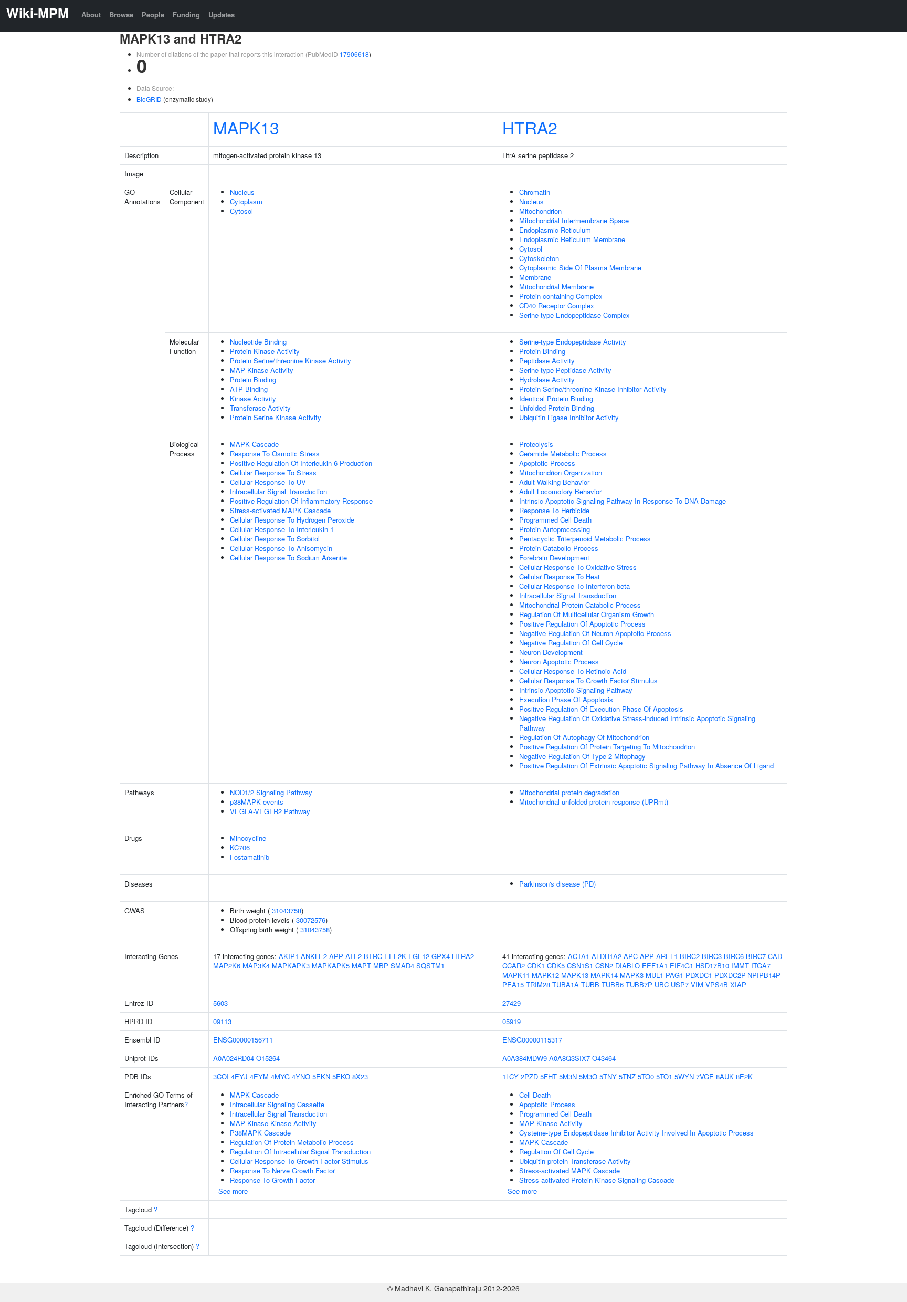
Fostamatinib (249, 857)
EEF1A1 (655, 966)
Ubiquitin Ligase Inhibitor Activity (569, 417)
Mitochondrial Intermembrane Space (574, 220)
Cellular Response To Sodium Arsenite (288, 558)
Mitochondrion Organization (560, 472)
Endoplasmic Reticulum (555, 230)
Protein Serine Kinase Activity (275, 417)
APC (631, 956)
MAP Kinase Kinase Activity (273, 1123)
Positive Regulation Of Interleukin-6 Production (301, 463)
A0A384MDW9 (524, 1058)
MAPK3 (632, 975)
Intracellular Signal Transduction (278, 491)
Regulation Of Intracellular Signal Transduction (300, 1152)
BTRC (373, 956)
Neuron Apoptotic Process (559, 661)
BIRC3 (712, 956)
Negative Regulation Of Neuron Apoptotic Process (595, 633)
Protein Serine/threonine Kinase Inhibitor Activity (593, 389)
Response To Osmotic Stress (275, 454)
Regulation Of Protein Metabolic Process (292, 1142)
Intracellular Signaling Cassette (277, 1104)
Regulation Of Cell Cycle (556, 1152)
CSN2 (604, 966)
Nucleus (242, 192)
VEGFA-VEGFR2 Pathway (270, 811)
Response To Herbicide (554, 510)
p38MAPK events (256, 802)
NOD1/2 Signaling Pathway (271, 792)
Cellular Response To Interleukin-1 (282, 529)
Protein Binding (253, 379)
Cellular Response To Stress (273, 472)
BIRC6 (734, 956)
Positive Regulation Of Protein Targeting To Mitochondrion (607, 747)
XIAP (738, 984)
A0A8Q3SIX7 (569, 1058)
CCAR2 (513, 966)
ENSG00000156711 (243, 1040)
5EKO (341, 1076)
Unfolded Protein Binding (556, 408)
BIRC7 (756, 956)
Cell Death (535, 1095)
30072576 (310, 920)
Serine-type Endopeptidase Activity (572, 342)
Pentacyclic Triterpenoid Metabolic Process (585, 539)
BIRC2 (690, 956)
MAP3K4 (256, 966)
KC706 (240, 847)
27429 (511, 1003)
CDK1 (536, 966)
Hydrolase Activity (547, 379)
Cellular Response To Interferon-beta (574, 586)
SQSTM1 (430, 966)
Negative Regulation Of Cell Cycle (571, 643)
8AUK (725, 1076)
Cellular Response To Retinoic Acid (572, 671)
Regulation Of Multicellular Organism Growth (586, 614)
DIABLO (627, 966)
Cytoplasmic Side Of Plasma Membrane (580, 268)
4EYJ (239, 1076)
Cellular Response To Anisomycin (281, 548)
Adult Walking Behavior (554, 482)
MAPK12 (545, 975)
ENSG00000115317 (532, 1040)
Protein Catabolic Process (558, 548)
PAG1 (674, 975)
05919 (511, 1021)
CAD (775, 956)
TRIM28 (538, 984)
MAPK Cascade (254, 444)
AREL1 (667, 956)
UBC (662, 984)
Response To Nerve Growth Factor (282, 1170)
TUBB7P (639, 984)
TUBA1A (565, 984)
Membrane (535, 277)
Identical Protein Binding (556, 398)
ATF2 (353, 956)
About (91, 14)
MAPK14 (604, 975)
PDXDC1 (698, 975)
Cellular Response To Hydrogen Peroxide (292, 520)
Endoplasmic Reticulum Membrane (572, 239)
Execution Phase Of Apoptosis (566, 699)
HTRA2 (529, 127)
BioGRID (149, 99)
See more (233, 1191)
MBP (380, 966)
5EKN (321, 1076)
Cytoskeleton (539, 258)
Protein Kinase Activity (265, 351)
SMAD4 (402, 966)
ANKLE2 (314, 956)
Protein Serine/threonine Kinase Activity (290, 361)
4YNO (301, 1076)
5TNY (608, 1076)
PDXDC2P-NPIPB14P (747, 975)
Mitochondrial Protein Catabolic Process (580, 605)
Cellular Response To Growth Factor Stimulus (588, 680)
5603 (220, 1003)
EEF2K (395, 956)
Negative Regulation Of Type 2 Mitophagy (582, 756)
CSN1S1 (580, 966)
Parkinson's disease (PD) (557, 884)
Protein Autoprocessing (554, 529)
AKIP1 (289, 956)
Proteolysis (536, 444)
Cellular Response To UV (268, 482)
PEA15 (513, 984)
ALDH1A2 (606, 956)
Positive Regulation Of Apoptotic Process (582, 624)
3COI (221, 1076)
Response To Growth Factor (272, 1180)
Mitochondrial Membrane (556, 286)
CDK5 (556, 966)
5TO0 (646, 1076)
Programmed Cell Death (555, 520)
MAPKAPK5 (331, 966)
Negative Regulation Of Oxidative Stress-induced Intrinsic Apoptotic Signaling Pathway (637, 723)
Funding (186, 14)
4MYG (280, 1076)
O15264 (268, 1058)
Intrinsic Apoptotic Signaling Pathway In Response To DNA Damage (622, 501)
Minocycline (248, 838)
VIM (697, 984)
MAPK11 (516, 975)
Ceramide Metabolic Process (563, 454)
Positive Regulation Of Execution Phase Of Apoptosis (601, 709)
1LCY (510, 1076)
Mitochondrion (540, 211)
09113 (222, 1021)
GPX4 (440, 956)
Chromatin (534, 192)
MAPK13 (246, 127)
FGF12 (418, 956)
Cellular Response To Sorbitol (275, 539)
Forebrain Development (554, 558)
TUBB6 (613, 984)
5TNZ (627, 1076)
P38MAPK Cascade (260, 1133)
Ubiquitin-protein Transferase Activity (575, 1161)
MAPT (361, 966)
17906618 (354, 53)
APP (336, 956)
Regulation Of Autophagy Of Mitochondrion (584, 737)
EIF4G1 (681, 966)
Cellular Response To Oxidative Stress (578, 567)
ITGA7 (761, 966)
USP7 (680, 984)
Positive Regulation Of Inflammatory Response (301, 501)
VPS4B (716, 984)
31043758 (286, 910)
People (153, 14)
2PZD (529, 1076)
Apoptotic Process (547, 463)
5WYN (684, 1076)
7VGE (705, 1076)
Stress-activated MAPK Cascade (280, 510)
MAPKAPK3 (291, 966)
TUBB (590, 984)
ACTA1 (578, 956)
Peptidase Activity (547, 361)
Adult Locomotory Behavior (560, 491)
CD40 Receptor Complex (556, 305)
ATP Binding (249, 389)
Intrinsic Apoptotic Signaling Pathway (575, 690)
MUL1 (654, 975)
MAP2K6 (226, 966)
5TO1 (664, 1076)
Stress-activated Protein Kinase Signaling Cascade (596, 1180)
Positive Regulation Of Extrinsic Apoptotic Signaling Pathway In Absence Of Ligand (646, 765)
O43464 (604, 1058)
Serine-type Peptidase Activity (565, 370)
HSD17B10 (712, 966)
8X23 (360, 1076)
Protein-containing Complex (561, 296)
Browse (121, 14)
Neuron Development (551, 652)
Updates (221, 14)
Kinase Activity (253, 398)
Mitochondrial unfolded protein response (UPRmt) (593, 802)
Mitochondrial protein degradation (569, 792)
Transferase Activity (260, 408)
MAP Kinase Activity (261, 370)
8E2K (744, 1076)
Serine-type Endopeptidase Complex (574, 315)
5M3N (568, 1076)
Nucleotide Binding (258, 342)
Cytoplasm (246, 201)
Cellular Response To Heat (559, 576)
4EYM (259, 1076)
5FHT (548, 1076)
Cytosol (241, 211)
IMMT (740, 966)
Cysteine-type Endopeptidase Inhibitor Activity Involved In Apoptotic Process (636, 1133)
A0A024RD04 (233, 1058)
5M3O (588, 1076)
